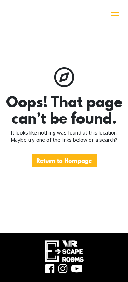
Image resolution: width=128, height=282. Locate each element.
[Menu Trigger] (115, 15)
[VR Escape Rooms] (61, 14)
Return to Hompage (64, 160)
